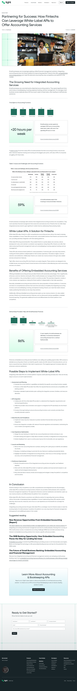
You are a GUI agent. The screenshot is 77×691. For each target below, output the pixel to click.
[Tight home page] (6, 2)
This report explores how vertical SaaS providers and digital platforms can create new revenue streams (37, 525)
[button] (27, 2)
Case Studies (33, 2)
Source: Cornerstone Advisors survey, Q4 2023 (49, 139)
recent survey (14, 150)
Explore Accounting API (38, 589)
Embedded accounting (15, 542)
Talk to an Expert (70, 2)
